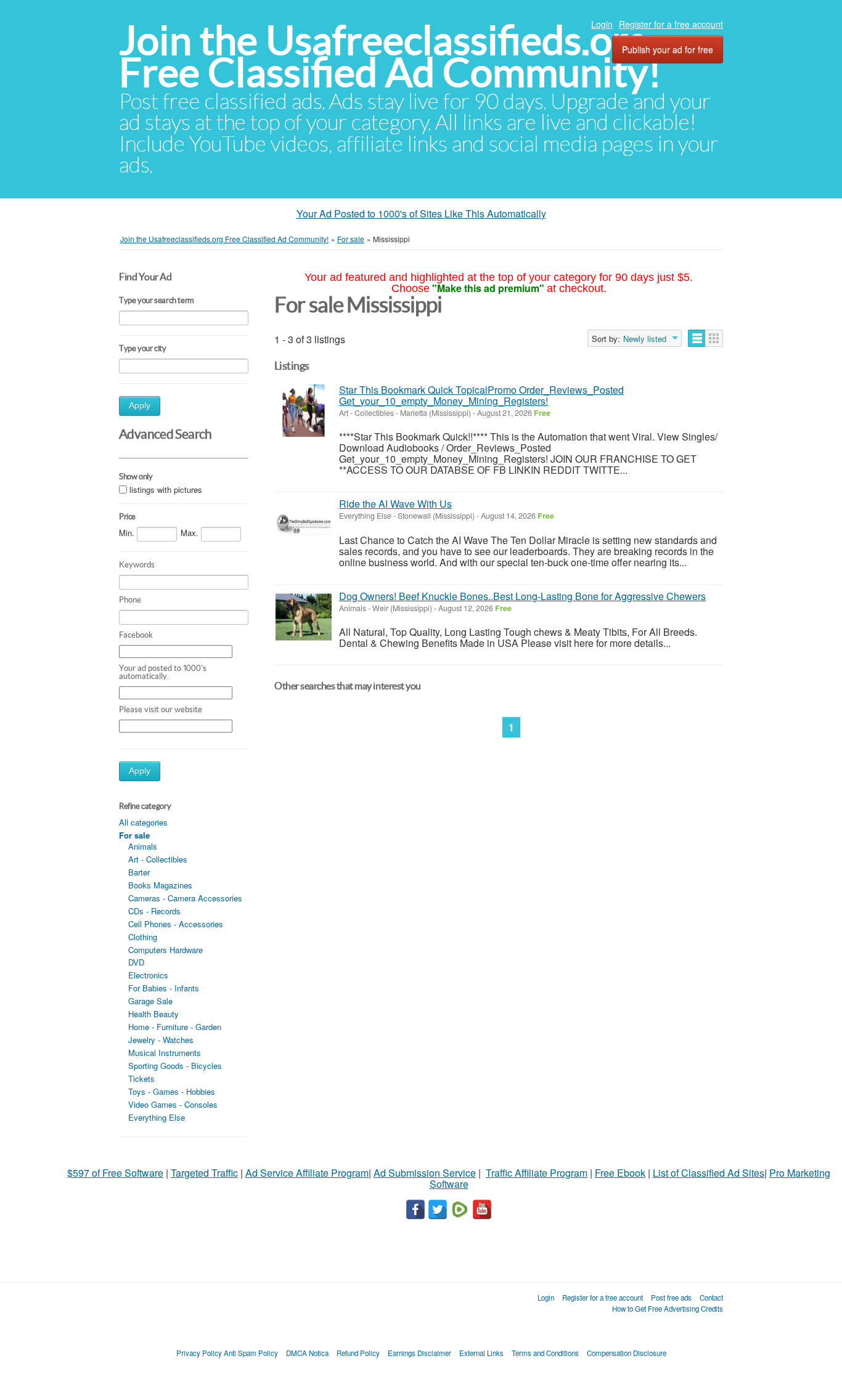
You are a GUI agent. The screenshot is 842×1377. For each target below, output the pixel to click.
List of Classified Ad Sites (708, 1173)
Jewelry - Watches (161, 1040)
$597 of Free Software (115, 1173)
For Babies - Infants (163, 988)
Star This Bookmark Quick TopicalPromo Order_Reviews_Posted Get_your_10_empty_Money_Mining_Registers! (481, 395)
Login (602, 24)
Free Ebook (620, 1173)
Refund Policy (358, 1353)
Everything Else (156, 1117)
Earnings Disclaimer (419, 1353)
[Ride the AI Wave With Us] (303, 524)
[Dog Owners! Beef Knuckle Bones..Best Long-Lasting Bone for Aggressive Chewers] (303, 617)
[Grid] (714, 338)
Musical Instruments (164, 1052)
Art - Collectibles (157, 859)
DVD (136, 962)
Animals (142, 846)
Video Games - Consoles (173, 1104)
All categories (143, 822)
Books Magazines (160, 885)
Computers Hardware (165, 950)
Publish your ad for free (667, 49)
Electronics (148, 975)
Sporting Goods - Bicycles (175, 1065)
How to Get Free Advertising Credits (667, 1309)
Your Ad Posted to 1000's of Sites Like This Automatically (421, 213)
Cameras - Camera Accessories (185, 898)
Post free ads (671, 1297)
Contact (711, 1297)
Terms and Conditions (545, 1353)
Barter (139, 872)
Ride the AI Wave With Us (395, 504)
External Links (481, 1353)
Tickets (141, 1078)
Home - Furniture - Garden (174, 1027)
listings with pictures (165, 489)
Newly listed (644, 338)
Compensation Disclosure (626, 1353)
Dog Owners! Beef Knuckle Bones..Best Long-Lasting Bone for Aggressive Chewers (522, 596)
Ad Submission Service (425, 1173)
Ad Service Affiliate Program (307, 1173)
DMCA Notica (307, 1353)
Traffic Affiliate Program (536, 1173)
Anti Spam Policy (251, 1353)
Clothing (142, 937)
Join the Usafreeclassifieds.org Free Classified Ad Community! (390, 56)
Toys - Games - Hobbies (171, 1091)
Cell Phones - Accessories (175, 924)
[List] (697, 338)
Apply (139, 405)
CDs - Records (154, 911)
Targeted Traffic (204, 1173)
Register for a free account (671, 24)
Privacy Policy (199, 1353)
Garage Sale (150, 1001)
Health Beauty (153, 1014)
